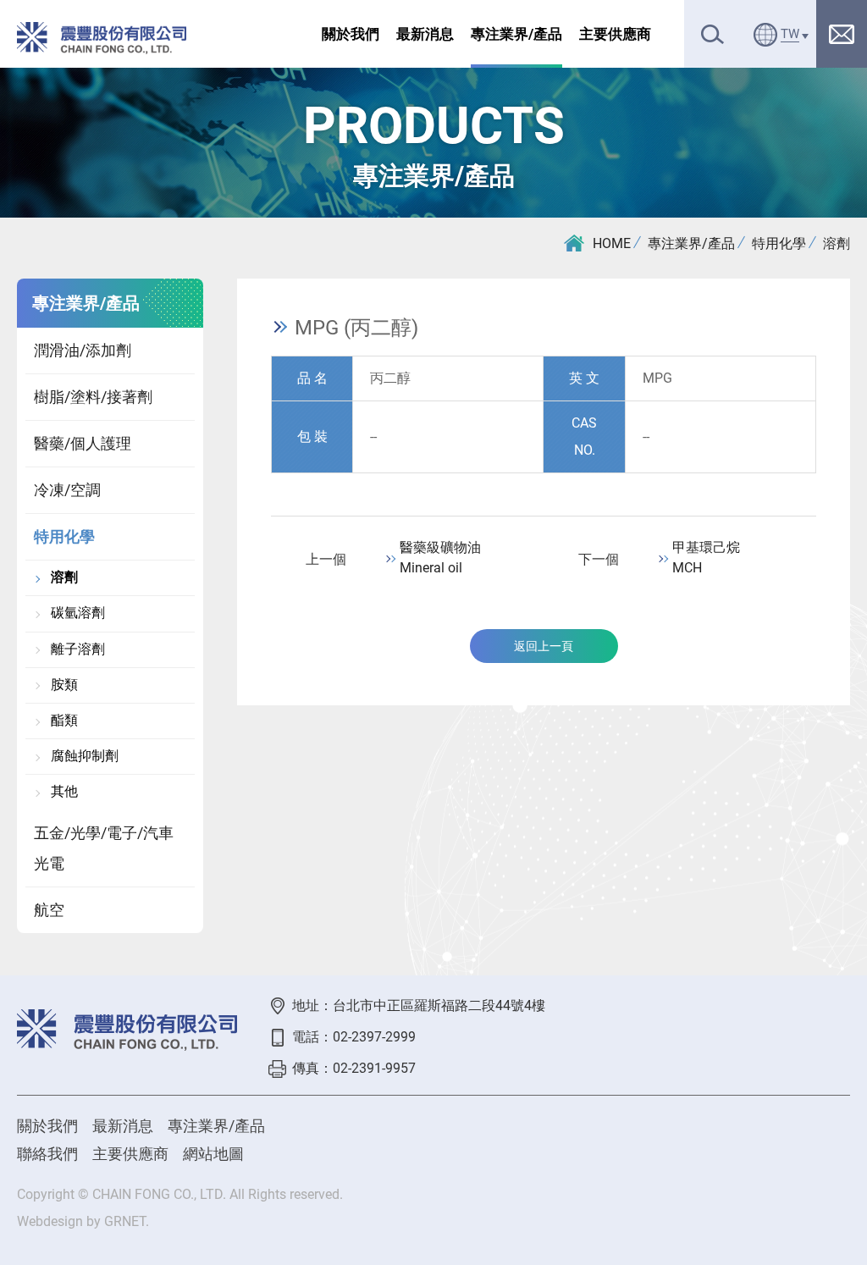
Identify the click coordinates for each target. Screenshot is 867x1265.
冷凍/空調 (67, 490)
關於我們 (350, 33)
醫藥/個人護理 (82, 443)
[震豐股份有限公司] (101, 38)
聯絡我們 (47, 1154)
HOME (612, 243)
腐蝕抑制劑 (85, 756)
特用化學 (779, 243)
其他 (64, 791)
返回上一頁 (543, 646)
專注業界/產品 (516, 33)
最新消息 (425, 33)
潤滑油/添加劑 (82, 350)
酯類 (64, 720)
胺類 (64, 685)
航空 (49, 910)
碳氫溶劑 (78, 613)
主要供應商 (615, 33)
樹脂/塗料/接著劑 (93, 397)
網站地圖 (213, 1154)
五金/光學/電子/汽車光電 (104, 848)
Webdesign (50, 1221)
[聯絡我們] (841, 34)
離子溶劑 (78, 649)
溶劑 (836, 243)
